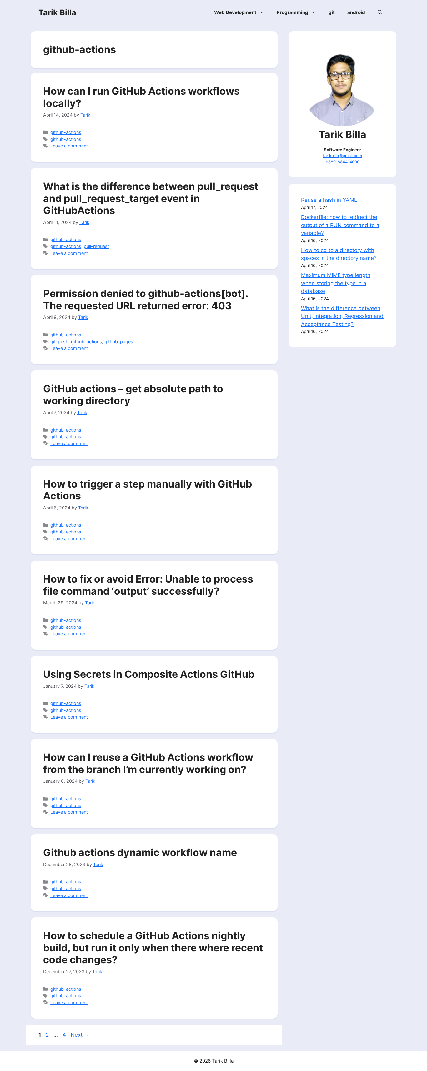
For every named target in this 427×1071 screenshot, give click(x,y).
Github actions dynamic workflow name (140, 852)
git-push (59, 341)
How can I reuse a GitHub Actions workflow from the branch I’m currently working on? (148, 763)
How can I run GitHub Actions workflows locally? (141, 97)
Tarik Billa (57, 12)
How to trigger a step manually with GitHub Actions (147, 490)
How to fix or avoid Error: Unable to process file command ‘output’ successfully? (148, 585)
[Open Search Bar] (380, 12)
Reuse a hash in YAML (329, 200)
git (332, 12)
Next (80, 1035)
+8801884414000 (342, 161)
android (356, 12)
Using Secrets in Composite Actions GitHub (148, 674)
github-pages (118, 341)
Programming (292, 12)
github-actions (65, 132)
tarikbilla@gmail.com (342, 155)
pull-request (96, 246)
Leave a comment (69, 145)
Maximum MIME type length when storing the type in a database (335, 283)
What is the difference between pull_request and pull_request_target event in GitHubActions (150, 198)
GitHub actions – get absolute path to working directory (133, 395)
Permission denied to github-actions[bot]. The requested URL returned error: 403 (145, 299)
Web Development (235, 12)
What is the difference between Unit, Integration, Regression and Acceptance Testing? (342, 316)
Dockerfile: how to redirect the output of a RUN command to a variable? (340, 225)
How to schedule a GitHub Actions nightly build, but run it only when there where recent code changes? (153, 948)
